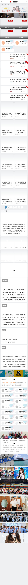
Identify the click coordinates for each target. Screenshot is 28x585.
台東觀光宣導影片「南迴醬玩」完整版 (8, 247)
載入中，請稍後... (7, 274)
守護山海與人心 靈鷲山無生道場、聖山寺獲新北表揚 (20, 201)
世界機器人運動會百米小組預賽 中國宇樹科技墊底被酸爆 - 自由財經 (14, 300)
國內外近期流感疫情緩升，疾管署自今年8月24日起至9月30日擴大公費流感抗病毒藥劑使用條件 (14, 359)
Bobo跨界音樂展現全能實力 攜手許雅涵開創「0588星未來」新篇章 (18, 73)
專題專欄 (5, 211)
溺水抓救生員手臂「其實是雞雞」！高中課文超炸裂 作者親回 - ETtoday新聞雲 (14, 292)
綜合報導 (4, 116)
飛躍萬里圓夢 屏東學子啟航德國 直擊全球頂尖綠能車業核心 (7, 201)
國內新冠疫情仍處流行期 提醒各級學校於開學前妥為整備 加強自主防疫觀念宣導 (14, 361)
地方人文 (17, 151)
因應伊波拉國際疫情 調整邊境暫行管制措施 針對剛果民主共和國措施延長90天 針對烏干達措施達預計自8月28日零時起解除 (14, 356)
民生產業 (17, 134)
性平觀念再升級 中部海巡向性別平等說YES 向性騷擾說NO (20, 166)
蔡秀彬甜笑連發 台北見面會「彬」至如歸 (21, 247)
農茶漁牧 (17, 185)
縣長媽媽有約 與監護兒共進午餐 (18, 63)
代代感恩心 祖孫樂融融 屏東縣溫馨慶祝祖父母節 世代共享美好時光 (18, 81)
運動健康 (4, 151)
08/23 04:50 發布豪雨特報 (9, 342)
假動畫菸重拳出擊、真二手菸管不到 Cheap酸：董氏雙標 (14, 319)
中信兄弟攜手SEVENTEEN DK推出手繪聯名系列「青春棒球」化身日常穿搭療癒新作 (18, 89)
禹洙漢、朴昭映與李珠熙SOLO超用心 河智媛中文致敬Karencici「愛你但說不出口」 (8, 261)
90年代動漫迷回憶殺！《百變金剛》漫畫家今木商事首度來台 (14, 314)
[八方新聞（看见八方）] (14, 2)
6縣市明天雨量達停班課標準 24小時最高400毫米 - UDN (14, 297)
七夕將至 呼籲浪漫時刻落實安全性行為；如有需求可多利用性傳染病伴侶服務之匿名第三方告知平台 (14, 364)
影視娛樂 (17, 116)
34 (19, 207)
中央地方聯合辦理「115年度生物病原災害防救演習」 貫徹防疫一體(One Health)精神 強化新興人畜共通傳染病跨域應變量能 (14, 366)
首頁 (8, 5)
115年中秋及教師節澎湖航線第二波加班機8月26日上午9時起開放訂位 (18, 56)
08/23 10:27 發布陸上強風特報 (10, 339)
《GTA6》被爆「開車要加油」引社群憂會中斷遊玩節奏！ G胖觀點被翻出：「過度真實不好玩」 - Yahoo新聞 (14, 295)
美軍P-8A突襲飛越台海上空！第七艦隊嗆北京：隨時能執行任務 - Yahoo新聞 (14, 290)
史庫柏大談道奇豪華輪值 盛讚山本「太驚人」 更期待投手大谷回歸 (14, 322)
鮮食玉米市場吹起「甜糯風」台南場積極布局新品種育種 (20, 184)
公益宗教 (17, 203)
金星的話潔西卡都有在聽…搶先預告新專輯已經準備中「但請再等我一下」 (21, 261)
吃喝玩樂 (4, 185)
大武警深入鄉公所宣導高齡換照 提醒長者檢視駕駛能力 (14, 324)
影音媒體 (4, 238)
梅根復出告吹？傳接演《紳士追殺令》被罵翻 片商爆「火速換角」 (14, 317)
